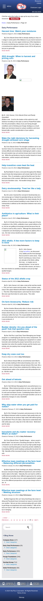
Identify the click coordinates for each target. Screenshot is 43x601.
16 (25, 520)
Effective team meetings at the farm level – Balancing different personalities (21, 462)
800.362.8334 (36, 12)
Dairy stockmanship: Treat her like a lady (21, 188)
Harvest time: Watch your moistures (19, 31)
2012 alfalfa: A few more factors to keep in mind (20, 242)
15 (22, 520)
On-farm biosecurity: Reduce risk (17, 302)
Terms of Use (21, 593)
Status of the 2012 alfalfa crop (16, 279)
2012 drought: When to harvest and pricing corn (18, 57)
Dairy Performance (9, 551)
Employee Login (36, 7)
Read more (6, 50)
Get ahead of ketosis (11, 379)
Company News (8, 540)
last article (26, 251)
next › (36, 520)
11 (11, 520)
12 (14, 520)
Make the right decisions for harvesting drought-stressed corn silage (20, 139)
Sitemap (21, 597)
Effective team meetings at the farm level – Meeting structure (21, 491)
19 (32, 520)
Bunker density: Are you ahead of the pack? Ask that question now (19, 328)
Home (4, 23)
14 (19, 520)
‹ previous (5, 519)
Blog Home (8, 535)
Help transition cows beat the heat (18, 165)
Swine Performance (9, 568)
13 (17, 520)
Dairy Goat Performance (11, 545)
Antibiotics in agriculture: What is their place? (20, 214)
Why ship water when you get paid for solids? (20, 406)
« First (5, 517)
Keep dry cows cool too (13, 354)
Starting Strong (8, 562)
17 (28, 520)
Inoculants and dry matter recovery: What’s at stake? (19, 433)
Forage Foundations (9, 557)
